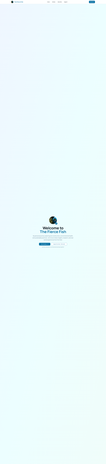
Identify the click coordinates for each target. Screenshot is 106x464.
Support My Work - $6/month (59, 244)
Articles (53, 2)
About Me (60, 2)
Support (65, 2)
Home (48, 2)
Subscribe (92, 2)
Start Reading (44, 244)
